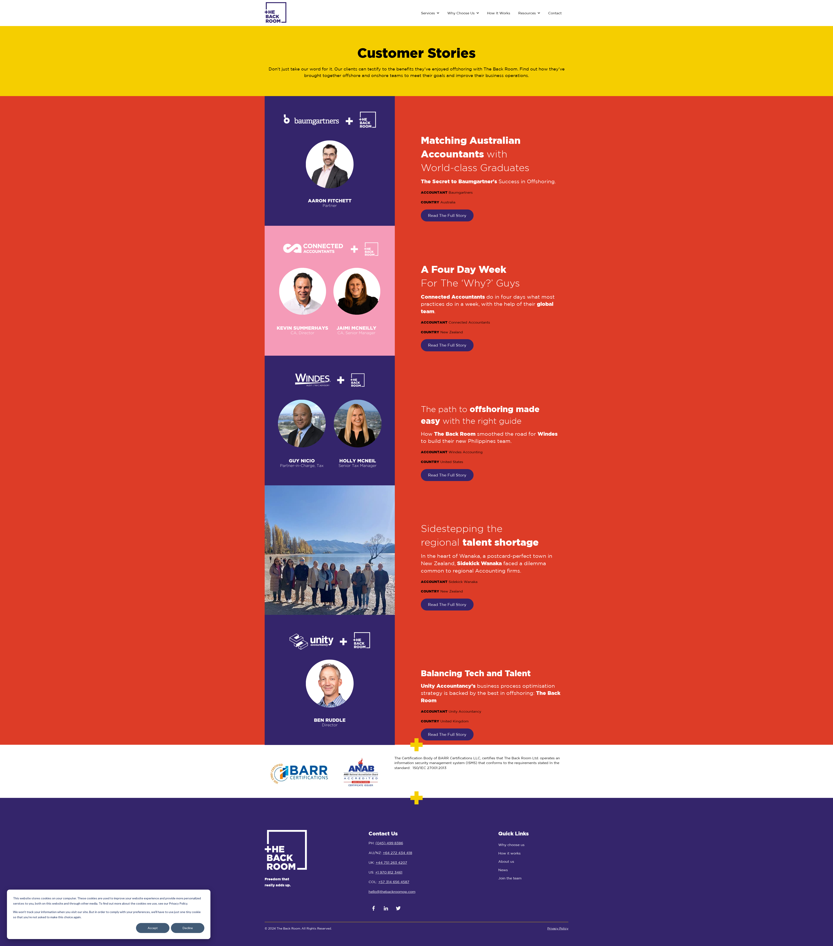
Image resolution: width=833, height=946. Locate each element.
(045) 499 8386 (389, 843)
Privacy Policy (557, 928)
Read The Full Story (447, 215)
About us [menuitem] (506, 861)
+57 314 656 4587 (393, 882)
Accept (153, 928)
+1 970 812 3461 (388, 872)
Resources (527, 13)
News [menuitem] (503, 870)
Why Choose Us (461, 13)
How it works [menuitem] (509, 853)
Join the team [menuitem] (509, 878)
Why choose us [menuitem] (511, 845)
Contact (555, 13)
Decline (188, 928)
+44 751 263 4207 (391, 862)
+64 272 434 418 (397, 853)
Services (428, 13)
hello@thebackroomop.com (392, 892)
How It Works (498, 13)
